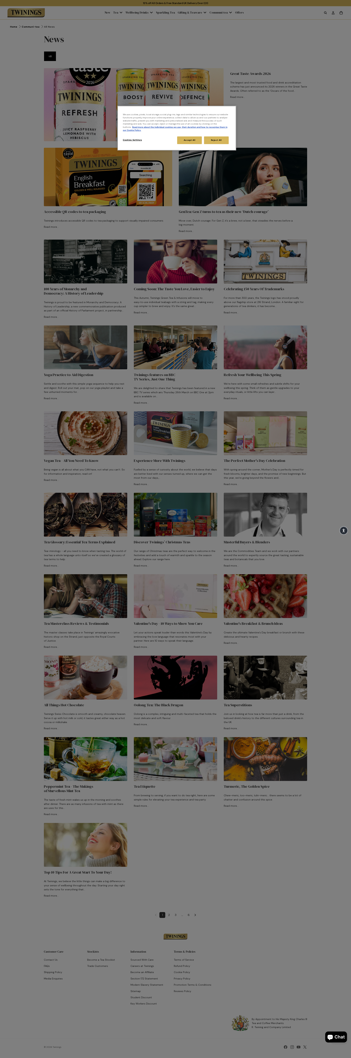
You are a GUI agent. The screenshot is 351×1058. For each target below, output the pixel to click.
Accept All (189, 140)
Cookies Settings (132, 140)
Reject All (216, 140)
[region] (176, 128)
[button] (343, 530)
